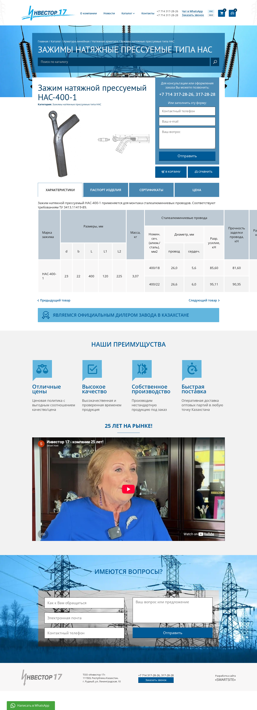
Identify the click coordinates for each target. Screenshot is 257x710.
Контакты (147, 13)
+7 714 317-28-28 (167, 15)
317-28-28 (205, 94)
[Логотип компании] (49, 13)
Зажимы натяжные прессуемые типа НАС (76, 104)
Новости (109, 13)
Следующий (203, 300)
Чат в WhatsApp (192, 11)
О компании (88, 13)
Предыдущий (55, 300)
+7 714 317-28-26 (167, 11)
